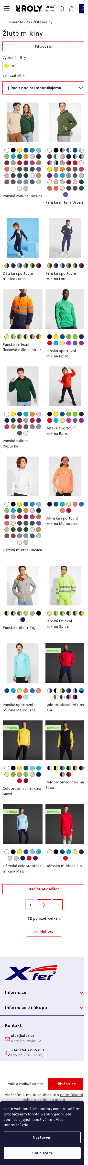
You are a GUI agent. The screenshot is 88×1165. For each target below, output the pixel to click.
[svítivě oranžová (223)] (19, 774)
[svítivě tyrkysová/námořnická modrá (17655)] (81, 690)
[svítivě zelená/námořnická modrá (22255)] (25, 265)
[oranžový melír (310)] (62, 510)
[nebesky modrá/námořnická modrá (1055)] (19, 265)
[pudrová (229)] (13, 169)
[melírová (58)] (13, 162)
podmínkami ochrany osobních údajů (53, 1097)
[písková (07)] (6, 175)
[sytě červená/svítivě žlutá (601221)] (38, 336)
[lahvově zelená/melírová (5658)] (81, 156)
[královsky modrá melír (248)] (81, 504)
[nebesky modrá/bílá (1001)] (81, 150)
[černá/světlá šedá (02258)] (81, 768)
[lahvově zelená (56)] (25, 175)
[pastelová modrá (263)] (25, 181)
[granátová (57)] (6, 162)
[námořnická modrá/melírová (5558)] (75, 156)
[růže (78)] (32, 162)
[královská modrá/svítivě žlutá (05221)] (19, 613)
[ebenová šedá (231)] (19, 169)
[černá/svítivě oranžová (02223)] (13, 613)
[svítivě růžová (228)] (68, 343)
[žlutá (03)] (19, 150)
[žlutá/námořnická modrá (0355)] (6, 265)
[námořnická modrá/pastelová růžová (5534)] (68, 697)
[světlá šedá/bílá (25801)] (56, 697)
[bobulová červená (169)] (13, 181)
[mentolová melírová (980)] (25, 697)
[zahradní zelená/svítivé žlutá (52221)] (19, 336)
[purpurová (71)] (25, 162)
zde (25, 1125)
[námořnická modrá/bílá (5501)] (62, 697)
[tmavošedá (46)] (19, 175)
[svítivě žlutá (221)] (6, 336)
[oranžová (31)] (25, 156)
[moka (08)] (38, 162)
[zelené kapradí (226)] (75, 336)
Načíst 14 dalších (44, 889)
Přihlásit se (65, 1084)
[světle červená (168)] (6, 181)
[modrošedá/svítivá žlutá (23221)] (13, 336)
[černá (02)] (13, 150)
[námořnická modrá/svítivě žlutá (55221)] (25, 336)
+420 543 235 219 (27, 1050)
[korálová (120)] (6, 169)
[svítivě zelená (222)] (68, 336)
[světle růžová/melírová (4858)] (62, 156)
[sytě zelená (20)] (19, 156)
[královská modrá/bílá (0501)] (68, 150)
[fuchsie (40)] (68, 510)
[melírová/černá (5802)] (56, 162)
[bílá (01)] (6, 150)
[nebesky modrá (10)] (38, 150)
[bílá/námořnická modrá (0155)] (49, 690)
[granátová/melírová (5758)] (49, 162)
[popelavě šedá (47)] (75, 343)
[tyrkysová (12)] (13, 156)
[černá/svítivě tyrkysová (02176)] (62, 768)
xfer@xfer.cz (22, 1035)
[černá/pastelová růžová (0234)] (62, 774)
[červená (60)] (19, 162)
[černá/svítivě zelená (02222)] (68, 768)
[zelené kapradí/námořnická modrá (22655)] (32, 265)
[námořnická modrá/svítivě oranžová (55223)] (32, 336)
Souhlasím (42, 1153)
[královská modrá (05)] (25, 150)
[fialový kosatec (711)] (38, 169)
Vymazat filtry (13, 75)
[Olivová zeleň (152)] (13, 175)
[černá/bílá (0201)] (56, 690)
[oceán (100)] (32, 150)
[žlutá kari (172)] (38, 175)
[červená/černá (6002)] (68, 162)
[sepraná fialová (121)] (19, 181)
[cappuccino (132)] (32, 175)
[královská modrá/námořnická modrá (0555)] (13, 265)
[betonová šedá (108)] (25, 188)
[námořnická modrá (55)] (38, 156)
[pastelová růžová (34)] (16, 858)
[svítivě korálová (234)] (75, 504)
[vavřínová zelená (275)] (25, 169)
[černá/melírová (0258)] (62, 150)
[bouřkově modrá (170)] (32, 181)
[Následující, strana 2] (44, 905)
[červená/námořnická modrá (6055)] (38, 265)
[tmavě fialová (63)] (81, 343)
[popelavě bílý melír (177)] (19, 188)
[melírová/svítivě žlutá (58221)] (25, 613)
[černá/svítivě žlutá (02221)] (6, 613)
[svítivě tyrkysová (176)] (56, 343)
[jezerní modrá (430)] (32, 169)
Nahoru (47, 931)
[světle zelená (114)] (6, 156)
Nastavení (42, 1137)
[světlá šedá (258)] (32, 774)
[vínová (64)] (25, 780)
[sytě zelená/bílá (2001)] (56, 156)
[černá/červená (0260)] (68, 774)
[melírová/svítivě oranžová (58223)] (32, 613)
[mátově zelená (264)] (38, 181)
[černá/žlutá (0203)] (56, 768)
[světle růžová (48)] (32, 156)
